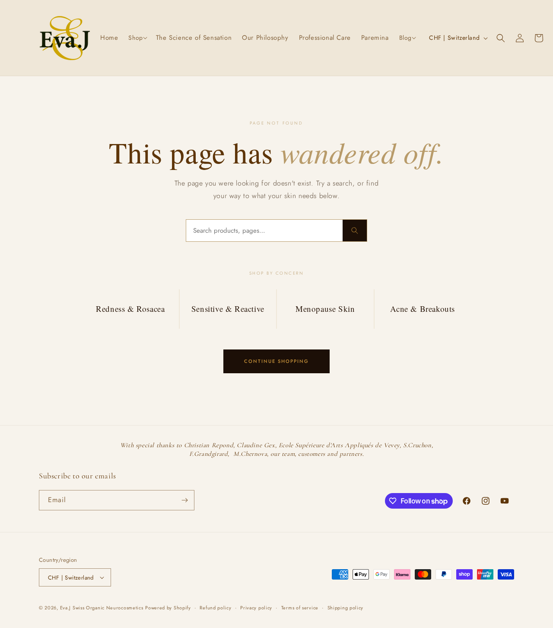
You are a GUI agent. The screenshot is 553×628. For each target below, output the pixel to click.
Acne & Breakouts (422, 308)
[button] (136, 38)
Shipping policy (345, 607)
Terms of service (299, 607)
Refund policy (215, 607)
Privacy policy (256, 607)
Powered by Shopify (168, 607)
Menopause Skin (325, 308)
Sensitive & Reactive (227, 308)
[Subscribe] (184, 500)
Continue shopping (276, 361)
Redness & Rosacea (130, 308)
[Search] (355, 230)
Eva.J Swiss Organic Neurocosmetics (101, 607)
